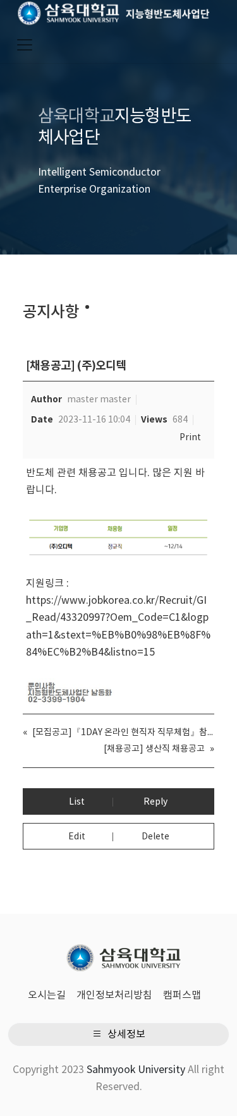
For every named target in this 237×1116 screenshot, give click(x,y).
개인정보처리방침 (114, 995)
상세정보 (125, 1034)
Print (190, 438)
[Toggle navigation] (25, 45)
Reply (155, 802)
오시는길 (47, 995)
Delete (155, 836)
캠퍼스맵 (182, 995)
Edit (76, 836)
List (77, 802)
